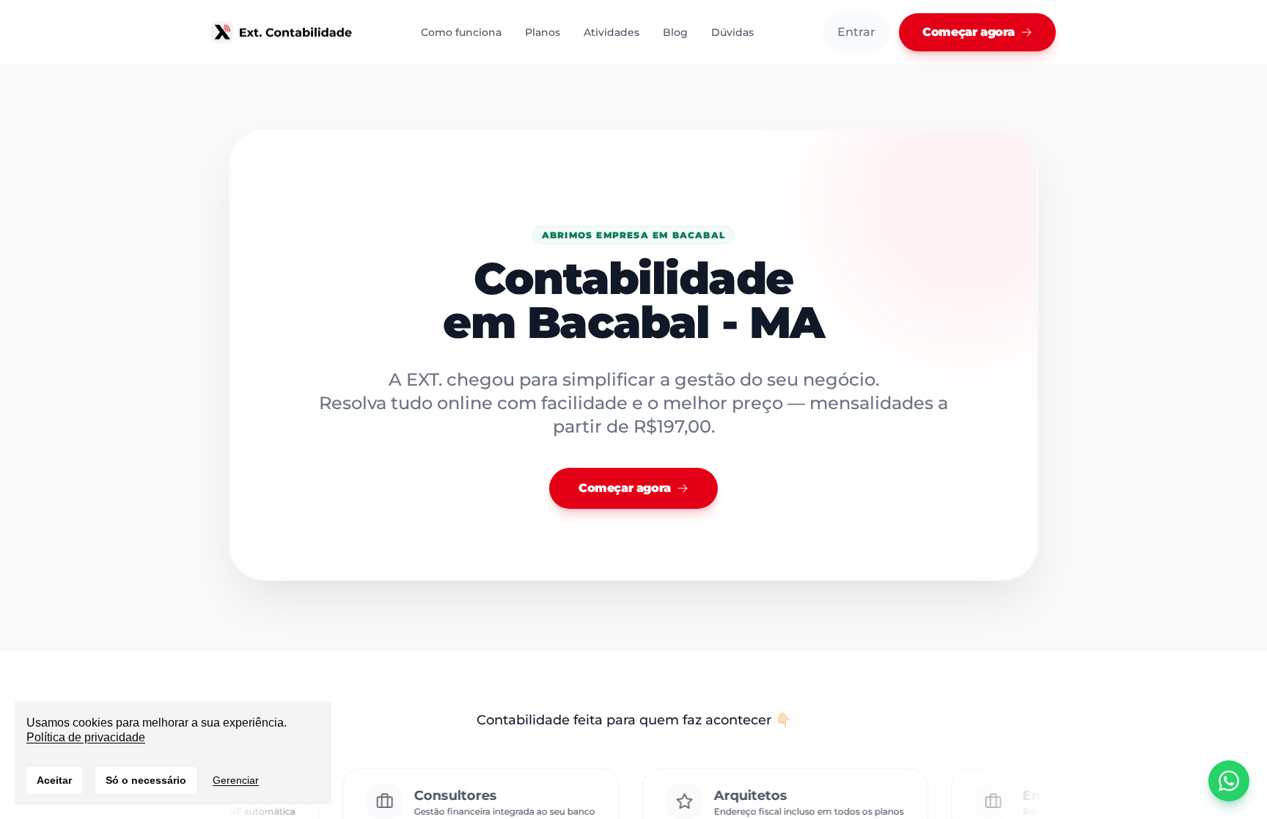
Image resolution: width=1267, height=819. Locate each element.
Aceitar (54, 780)
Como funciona (461, 32)
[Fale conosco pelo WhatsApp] (1228, 780)
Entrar (856, 32)
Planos (542, 32)
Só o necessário (146, 780)
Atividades (611, 32)
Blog (675, 32)
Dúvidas (732, 32)
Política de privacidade (85, 737)
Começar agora (968, 32)
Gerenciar (236, 780)
